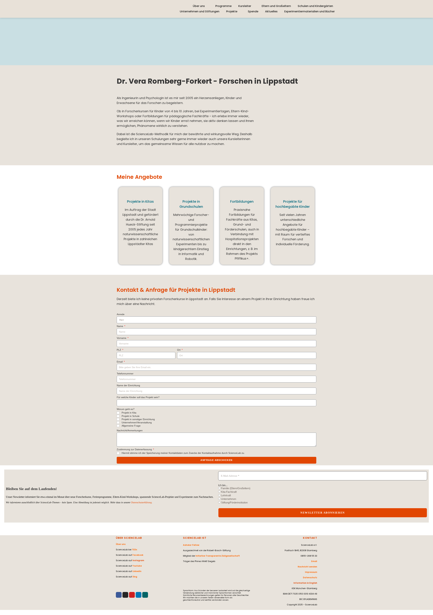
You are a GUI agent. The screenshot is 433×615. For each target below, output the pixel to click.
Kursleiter (244, 6)
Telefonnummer (125, 373)
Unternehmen (228, 498)
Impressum (311, 572)
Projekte (231, 11)
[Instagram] (125, 595)
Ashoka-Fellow (191, 545)
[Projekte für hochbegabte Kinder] (293, 193)
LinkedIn (136, 571)
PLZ (119, 350)
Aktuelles (271, 11)
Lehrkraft (225, 495)
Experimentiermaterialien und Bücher (309, 11)
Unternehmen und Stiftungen (199, 11)
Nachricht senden (307, 566)
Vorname (122, 338)
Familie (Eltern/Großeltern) (235, 488)
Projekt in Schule (131, 416)
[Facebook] (119, 595)
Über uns (199, 6)
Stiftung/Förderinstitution (234, 502)
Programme (223, 6)
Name (120, 326)
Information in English (305, 582)
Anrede (120, 314)
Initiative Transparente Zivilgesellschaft (218, 555)
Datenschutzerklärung (141, 502)
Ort (179, 350)
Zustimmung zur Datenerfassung (135, 449)
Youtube (137, 565)
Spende (253, 11)
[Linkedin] (138, 595)
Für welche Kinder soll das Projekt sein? (138, 397)
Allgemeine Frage (131, 425)
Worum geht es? (125, 409)
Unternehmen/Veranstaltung (137, 422)
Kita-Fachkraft (228, 491)
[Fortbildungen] (242, 193)
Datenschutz (310, 577)
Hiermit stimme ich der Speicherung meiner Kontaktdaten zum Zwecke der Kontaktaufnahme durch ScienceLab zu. (183, 453)
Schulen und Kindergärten (315, 6)
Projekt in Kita (129, 412)
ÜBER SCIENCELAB (129, 538)
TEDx (134, 549)
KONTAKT (310, 538)
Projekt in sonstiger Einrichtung (138, 419)
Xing (134, 576)
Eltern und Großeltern (276, 6)
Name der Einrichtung (128, 385)
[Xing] (145, 595)
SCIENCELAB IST (194, 538)
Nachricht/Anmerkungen (130, 430)
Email (120, 361)
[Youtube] (132, 595)
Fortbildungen (242, 201)
